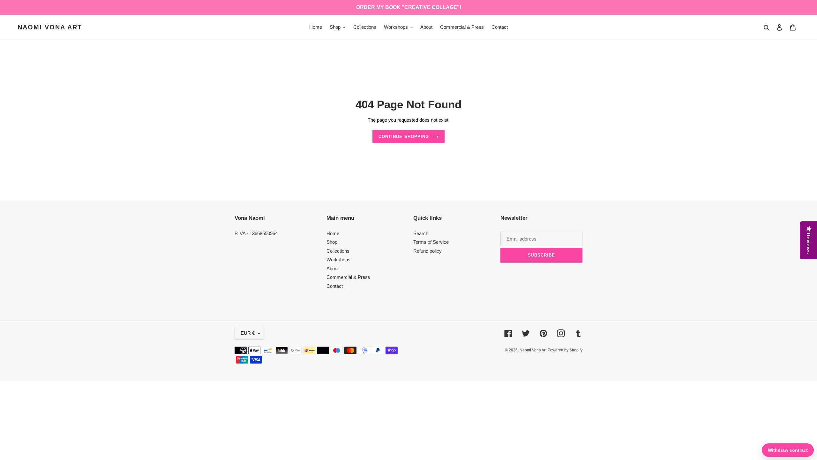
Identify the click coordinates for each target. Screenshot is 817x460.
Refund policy (427, 251)
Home (332, 233)
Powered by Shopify (565, 350)
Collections (337, 251)
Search (420, 233)
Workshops (338, 259)
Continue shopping (404, 136)
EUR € (248, 333)
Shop (331, 242)
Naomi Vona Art (50, 27)
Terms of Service (431, 242)
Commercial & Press (348, 277)
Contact (334, 286)
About (332, 268)
